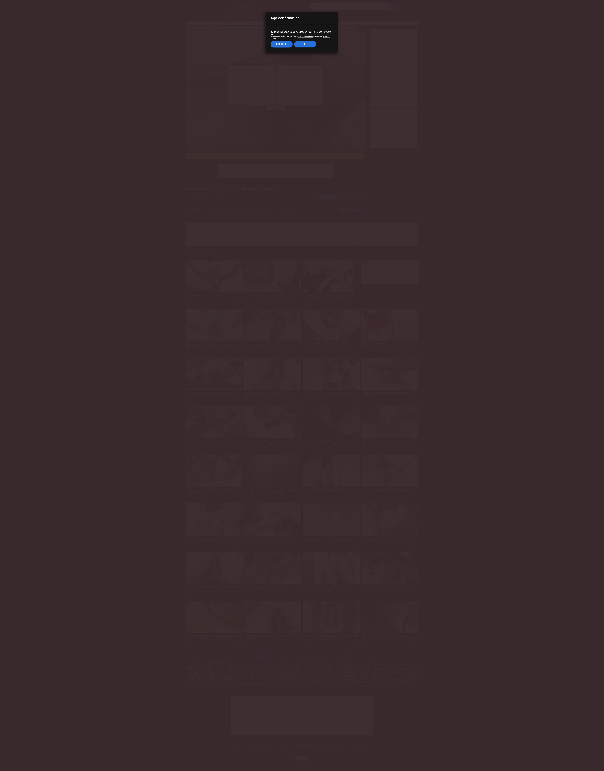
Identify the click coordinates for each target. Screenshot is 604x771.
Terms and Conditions (305, 37)
